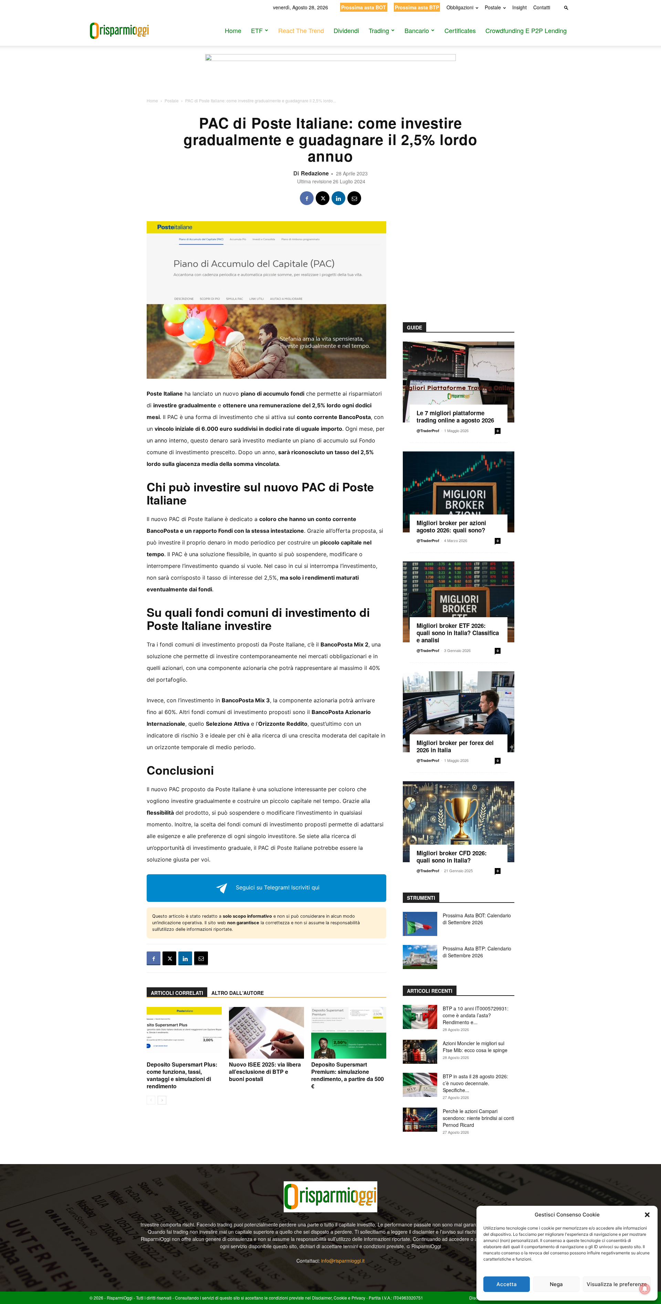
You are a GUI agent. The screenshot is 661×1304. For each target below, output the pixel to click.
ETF (257, 30)
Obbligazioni (460, 7)
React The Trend (301, 30)
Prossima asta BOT (363, 7)
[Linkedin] (338, 198)
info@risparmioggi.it (343, 1260)
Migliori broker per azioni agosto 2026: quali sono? (451, 526)
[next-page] (162, 1100)
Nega (556, 1284)
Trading (379, 30)
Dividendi (346, 30)
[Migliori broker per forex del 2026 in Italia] (458, 711)
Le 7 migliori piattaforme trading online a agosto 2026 (455, 416)
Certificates (460, 30)
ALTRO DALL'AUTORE (237, 992)
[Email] (354, 198)
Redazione (315, 173)
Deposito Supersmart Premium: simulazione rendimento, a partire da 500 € (347, 1075)
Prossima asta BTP (417, 7)
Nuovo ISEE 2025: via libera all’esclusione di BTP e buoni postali (265, 1071)
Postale (493, 7)
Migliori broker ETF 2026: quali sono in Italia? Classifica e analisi (458, 632)
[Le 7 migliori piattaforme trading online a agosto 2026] (458, 382)
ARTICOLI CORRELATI (177, 992)
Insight (519, 7)
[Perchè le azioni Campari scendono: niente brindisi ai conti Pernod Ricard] (420, 1120)
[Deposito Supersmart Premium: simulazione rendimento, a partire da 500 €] (348, 1033)
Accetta (506, 1284)
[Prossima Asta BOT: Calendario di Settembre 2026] (420, 924)
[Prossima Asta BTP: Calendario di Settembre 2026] (420, 957)
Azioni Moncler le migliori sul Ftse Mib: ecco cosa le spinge (475, 1046)
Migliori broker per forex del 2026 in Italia (455, 746)
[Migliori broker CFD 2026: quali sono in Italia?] (458, 821)
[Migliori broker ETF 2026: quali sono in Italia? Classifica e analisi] (458, 601)
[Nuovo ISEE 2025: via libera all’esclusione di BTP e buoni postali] (266, 1033)
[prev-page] (151, 1100)
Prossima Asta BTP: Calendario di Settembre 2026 (477, 952)
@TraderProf (428, 430)
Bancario (417, 30)
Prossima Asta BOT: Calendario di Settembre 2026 (477, 919)
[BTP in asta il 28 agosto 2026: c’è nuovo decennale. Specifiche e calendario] (420, 1085)
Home (233, 30)
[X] (322, 198)
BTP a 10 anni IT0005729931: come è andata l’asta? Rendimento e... (475, 1015)
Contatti (541, 7)
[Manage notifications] (644, 1288)
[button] (647, 1214)
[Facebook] (307, 198)
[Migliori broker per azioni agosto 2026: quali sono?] (458, 491)
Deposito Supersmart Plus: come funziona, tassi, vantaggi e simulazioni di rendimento (182, 1075)
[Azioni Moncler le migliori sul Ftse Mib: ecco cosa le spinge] (420, 1052)
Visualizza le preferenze (617, 1284)
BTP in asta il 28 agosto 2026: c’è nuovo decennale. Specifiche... (475, 1083)
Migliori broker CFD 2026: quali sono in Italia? (452, 856)
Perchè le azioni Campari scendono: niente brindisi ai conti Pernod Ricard (478, 1118)
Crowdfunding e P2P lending (526, 30)
